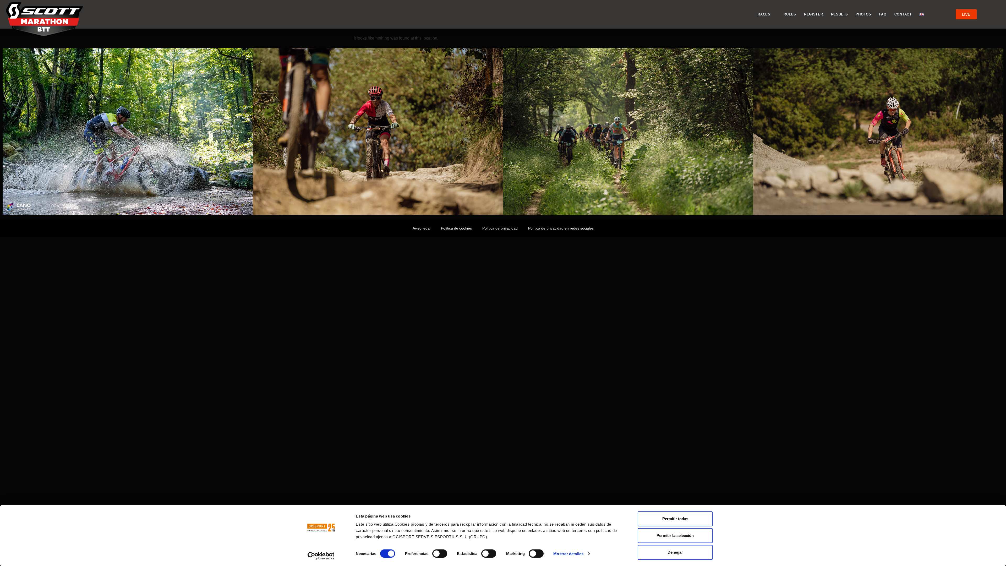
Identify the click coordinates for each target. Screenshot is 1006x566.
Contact (903, 14)
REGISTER (813, 14)
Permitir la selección (675, 535)
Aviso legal (421, 228)
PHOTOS (863, 14)
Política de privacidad (500, 228)
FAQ (883, 14)
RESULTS (839, 14)
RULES (790, 14)
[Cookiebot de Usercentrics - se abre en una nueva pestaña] (321, 556)
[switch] (439, 553)
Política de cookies (456, 228)
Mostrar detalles (568, 553)
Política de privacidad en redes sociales (561, 228)
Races (764, 14)
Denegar (675, 552)
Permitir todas (675, 518)
